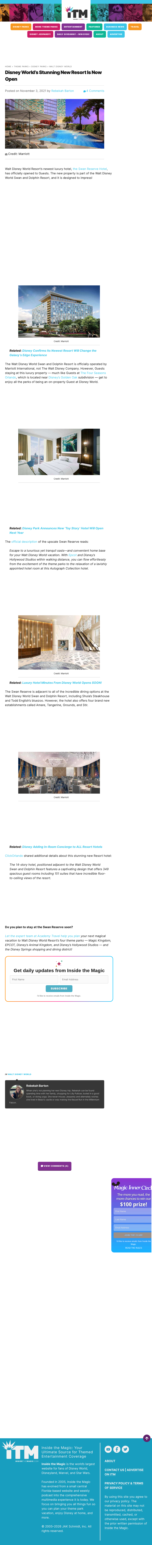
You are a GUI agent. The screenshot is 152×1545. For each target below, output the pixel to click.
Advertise (116, 34)
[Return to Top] (147, 1438)
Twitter (125, 1449)
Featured (94, 27)
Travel (135, 27)
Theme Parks (21, 66)
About (100, 34)
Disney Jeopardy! (40, 34)
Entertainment (73, 27)
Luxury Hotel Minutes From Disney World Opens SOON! (62, 683)
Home (8, 66)
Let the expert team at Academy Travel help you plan (42, 936)
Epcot (73, 555)
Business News (115, 27)
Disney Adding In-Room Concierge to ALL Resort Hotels (62, 847)
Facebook (116, 1449)
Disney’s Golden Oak (63, 377)
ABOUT (110, 1461)
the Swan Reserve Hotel (90, 169)
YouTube (108, 1449)
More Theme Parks (46, 27)
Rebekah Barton (62, 91)
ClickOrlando (14, 856)
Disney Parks (21, 27)
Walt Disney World (60, 66)
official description (24, 541)
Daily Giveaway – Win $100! (73, 34)
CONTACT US (114, 1470)
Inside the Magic (116, 1528)
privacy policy (119, 1501)
